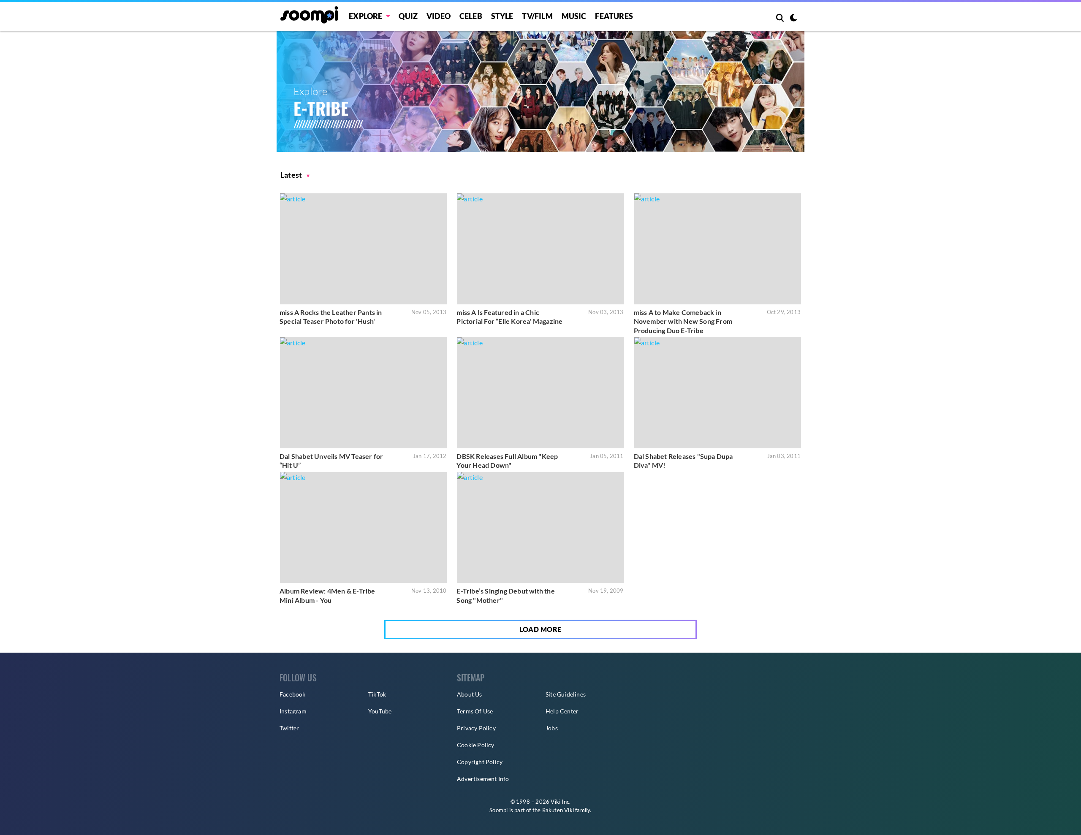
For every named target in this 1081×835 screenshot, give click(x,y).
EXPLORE (365, 16)
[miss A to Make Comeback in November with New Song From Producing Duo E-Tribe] (717, 248)
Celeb (470, 16)
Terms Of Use (475, 711)
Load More (540, 629)
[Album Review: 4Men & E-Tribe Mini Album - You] (363, 527)
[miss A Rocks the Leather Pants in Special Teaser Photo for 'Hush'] (363, 248)
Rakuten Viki (558, 810)
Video (438, 16)
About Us (469, 694)
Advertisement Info (483, 778)
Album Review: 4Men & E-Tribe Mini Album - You (327, 595)
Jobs (552, 728)
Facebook (293, 694)
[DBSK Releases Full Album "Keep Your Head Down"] (540, 392)
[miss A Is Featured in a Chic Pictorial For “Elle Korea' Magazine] (540, 248)
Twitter (289, 728)
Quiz (408, 16)
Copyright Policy (479, 761)
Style (502, 16)
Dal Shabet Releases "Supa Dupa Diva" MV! (683, 460)
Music (574, 16)
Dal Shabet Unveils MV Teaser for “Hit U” (331, 460)
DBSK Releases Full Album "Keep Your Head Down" (507, 460)
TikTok (377, 694)
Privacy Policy (476, 728)
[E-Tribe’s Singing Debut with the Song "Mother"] (540, 527)
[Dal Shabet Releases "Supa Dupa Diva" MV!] (717, 392)
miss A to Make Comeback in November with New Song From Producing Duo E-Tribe (683, 321)
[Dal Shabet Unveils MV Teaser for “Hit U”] (363, 392)
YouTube (379, 711)
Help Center (562, 711)
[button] (295, 175)
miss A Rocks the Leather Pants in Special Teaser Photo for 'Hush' (331, 316)
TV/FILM (537, 16)
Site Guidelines (566, 694)
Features (614, 16)
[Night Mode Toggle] (793, 18)
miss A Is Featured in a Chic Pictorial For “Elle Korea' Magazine (509, 316)
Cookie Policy (475, 744)
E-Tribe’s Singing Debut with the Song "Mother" (505, 595)
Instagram (293, 711)
